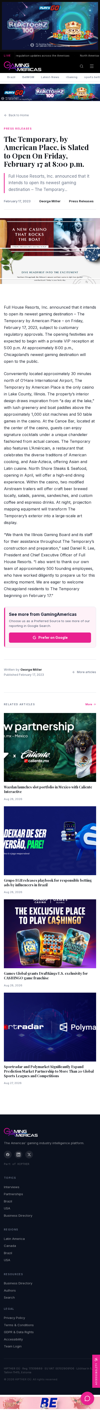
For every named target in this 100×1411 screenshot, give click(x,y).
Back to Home (19, 115)
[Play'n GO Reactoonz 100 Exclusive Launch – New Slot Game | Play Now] (50, 92)
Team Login (13, 1346)
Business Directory (18, 1215)
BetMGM (28, 77)
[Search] (81, 66)
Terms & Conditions (19, 1325)
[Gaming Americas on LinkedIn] (18, 1154)
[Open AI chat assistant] (87, 1398)
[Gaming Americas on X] (29, 1154)
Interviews (11, 1187)
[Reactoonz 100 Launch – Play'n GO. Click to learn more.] (50, 26)
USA (7, 1208)
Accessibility (13, 1339)
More (88, 704)
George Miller (49, 201)
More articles (86, 672)
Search (9, 1297)
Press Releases (81, 201)
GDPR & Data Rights (19, 1332)
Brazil (11, 77)
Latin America (14, 1239)
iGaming (71, 77)
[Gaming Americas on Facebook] (8, 1154)
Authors (10, 1290)
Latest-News (50, 77)
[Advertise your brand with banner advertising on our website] (50, 1403)
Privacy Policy (14, 1318)
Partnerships (13, 1194)
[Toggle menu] (91, 66)
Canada (10, 1246)
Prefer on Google (53, 637)
